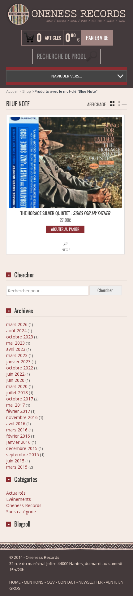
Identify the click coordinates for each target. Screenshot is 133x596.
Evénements (18, 499)
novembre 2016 (22, 417)
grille (112, 103)
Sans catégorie (21, 511)
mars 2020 (17, 386)
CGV (51, 582)
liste (122, 103)
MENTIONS (34, 582)
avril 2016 (15, 423)
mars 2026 (17, 324)
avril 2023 (15, 349)
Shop (26, 91)
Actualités (16, 493)
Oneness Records (23, 505)
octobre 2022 (19, 368)
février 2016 (18, 436)
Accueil (12, 91)
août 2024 (16, 330)
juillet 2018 (17, 392)
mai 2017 (15, 405)
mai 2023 (15, 343)
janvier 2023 (18, 361)
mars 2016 (17, 430)
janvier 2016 (18, 442)
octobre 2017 (19, 399)
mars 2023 (17, 355)
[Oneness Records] (66, 14)
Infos (65, 250)
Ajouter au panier (65, 229)
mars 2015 (17, 467)
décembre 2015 (21, 448)
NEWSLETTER (91, 582)
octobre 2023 (19, 337)
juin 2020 (15, 380)
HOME (15, 582)
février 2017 (18, 411)
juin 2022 (15, 374)
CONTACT (66, 582)
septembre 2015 (22, 454)
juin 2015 (15, 461)
